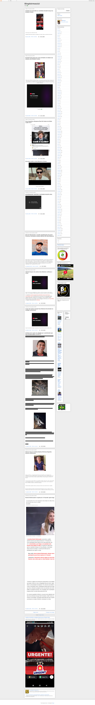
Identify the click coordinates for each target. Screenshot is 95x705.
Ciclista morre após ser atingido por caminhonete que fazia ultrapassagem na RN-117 (39, 333)
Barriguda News (59, 315)
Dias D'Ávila (51, 298)
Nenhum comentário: (34, 36)
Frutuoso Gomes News (59, 380)
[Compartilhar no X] (42, 36)
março (58, 38)
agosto (58, 62)
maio (58, 49)
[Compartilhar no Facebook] (43, 36)
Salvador (38, 300)
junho (58, 30)
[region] (51, 570)
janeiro (58, 54)
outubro (58, 33)
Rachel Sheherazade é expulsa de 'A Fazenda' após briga (39, 497)
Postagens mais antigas (50, 612)
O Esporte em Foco (59, 327)
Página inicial (35, 612)
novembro (59, 77)
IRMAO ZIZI (63, 20)
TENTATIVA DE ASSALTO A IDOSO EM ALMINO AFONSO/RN (60, 398)
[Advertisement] (39, 46)
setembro (58, 46)
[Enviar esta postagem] (38, 36)
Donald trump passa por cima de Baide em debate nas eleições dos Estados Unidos (39, 58)
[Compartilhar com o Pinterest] (44, 36)
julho (58, 28)
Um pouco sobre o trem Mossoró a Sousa (36, 161)
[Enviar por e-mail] (40, 36)
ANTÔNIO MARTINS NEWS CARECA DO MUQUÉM (59, 365)
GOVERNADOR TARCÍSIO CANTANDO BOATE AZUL (38, 194)
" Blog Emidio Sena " (59, 390)
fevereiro (58, 72)
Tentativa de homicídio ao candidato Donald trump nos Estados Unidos (37, 617)
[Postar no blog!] (41, 36)
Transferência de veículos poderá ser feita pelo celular (60, 322)
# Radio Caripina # (59, 343)
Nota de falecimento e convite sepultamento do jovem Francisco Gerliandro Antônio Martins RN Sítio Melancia (39, 235)
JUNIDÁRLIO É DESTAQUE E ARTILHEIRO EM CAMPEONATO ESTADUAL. (60, 336)
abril (58, 36)
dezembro (59, 43)
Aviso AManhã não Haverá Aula (33, 690)
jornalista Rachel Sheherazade (34, 539)
